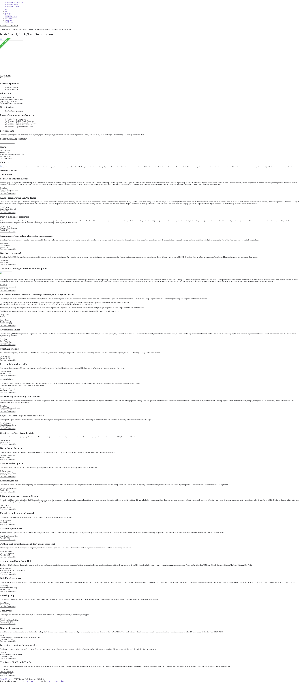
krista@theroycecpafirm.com (14, 154)
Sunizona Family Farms (8, 473)
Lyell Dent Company (7, 553)
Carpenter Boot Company (8, 228)
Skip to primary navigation (14, 2)
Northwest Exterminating (8, 588)
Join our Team (32, 681)
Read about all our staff (8, 170)
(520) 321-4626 (8, 156)
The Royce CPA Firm (9, 26)
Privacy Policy (58, 681)
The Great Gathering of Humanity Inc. (13, 570)
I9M (48, 681)
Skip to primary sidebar (12, 6)
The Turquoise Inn (6, 322)
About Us (4, 162)
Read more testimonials (7, 194)
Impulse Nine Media (6, 672)
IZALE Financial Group (8, 425)
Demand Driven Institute (8, 287)
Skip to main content (12, 4)
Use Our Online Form (7, 143)
